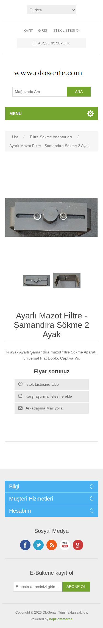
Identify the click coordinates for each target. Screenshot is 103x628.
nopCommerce (61, 619)
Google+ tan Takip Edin (78, 545)
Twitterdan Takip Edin (38, 545)
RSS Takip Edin (51, 545)
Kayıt (28, 31)
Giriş (42, 31)
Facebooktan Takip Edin (25, 545)
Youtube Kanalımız (65, 545)
